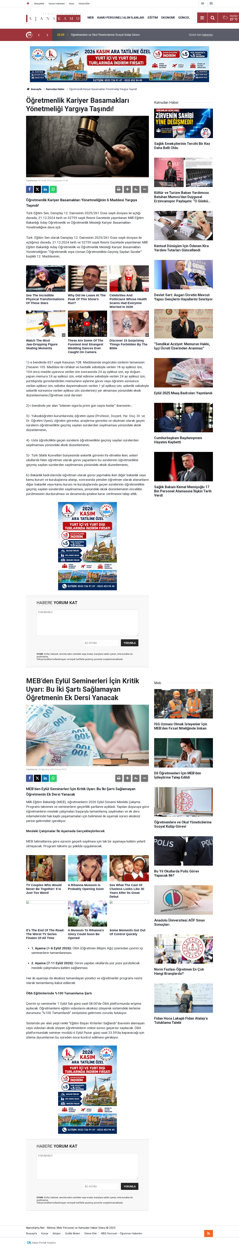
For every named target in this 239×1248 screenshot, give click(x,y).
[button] (127, 189)
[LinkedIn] (45, 189)
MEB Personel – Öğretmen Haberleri (121, 1233)
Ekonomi (168, 17)
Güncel (184, 17)
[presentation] (38, 35)
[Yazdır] (118, 189)
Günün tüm (201, 34)
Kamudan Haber (55, 89)
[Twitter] (37, 189)
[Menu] (202, 18)
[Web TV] (203, 3)
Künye (44, 1233)
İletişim (57, 1233)
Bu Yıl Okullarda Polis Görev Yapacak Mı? (96, 34)
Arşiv (71, 3)
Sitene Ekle (84, 3)
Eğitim (153, 17)
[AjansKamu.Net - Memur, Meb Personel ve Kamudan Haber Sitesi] (53, 17)
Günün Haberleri (57, 3)
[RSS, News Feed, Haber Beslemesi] (208, 1233)
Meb (90, 17)
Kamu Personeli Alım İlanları (120, 17)
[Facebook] (29, 189)
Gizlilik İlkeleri (72, 1233)
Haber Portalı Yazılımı (44, 1242)
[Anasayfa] (28, 3)
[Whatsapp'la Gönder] (53, 189)
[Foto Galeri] (211, 3)
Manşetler (39, 3)
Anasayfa (35, 89)
